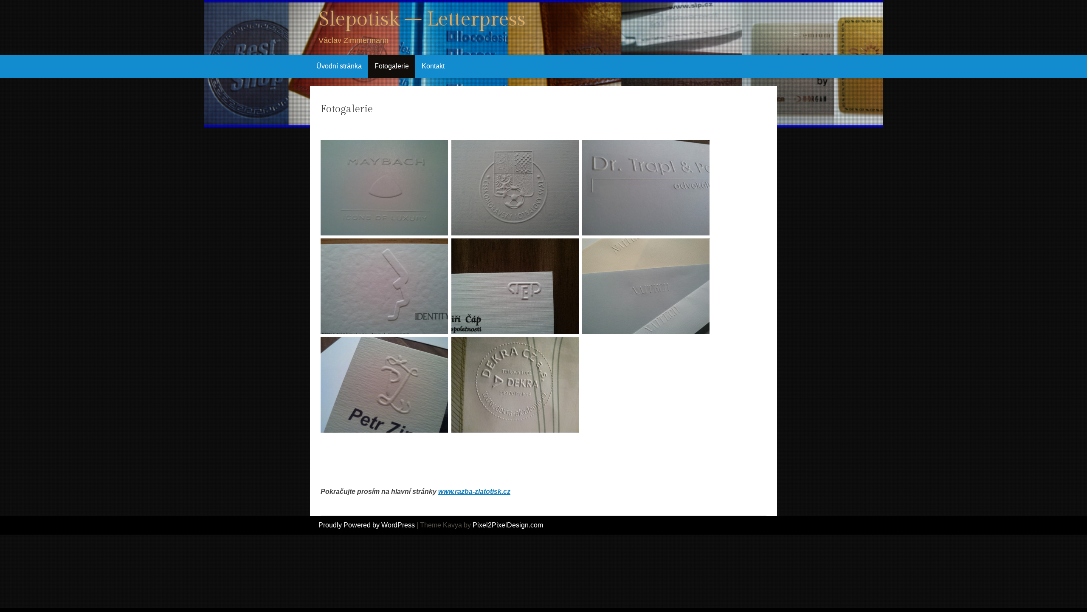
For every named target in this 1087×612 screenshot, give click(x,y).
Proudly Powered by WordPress (366, 525)
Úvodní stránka (339, 66)
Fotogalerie (392, 66)
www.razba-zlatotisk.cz (474, 491)
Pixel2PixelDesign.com (508, 525)
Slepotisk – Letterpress (422, 19)
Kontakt (433, 66)
